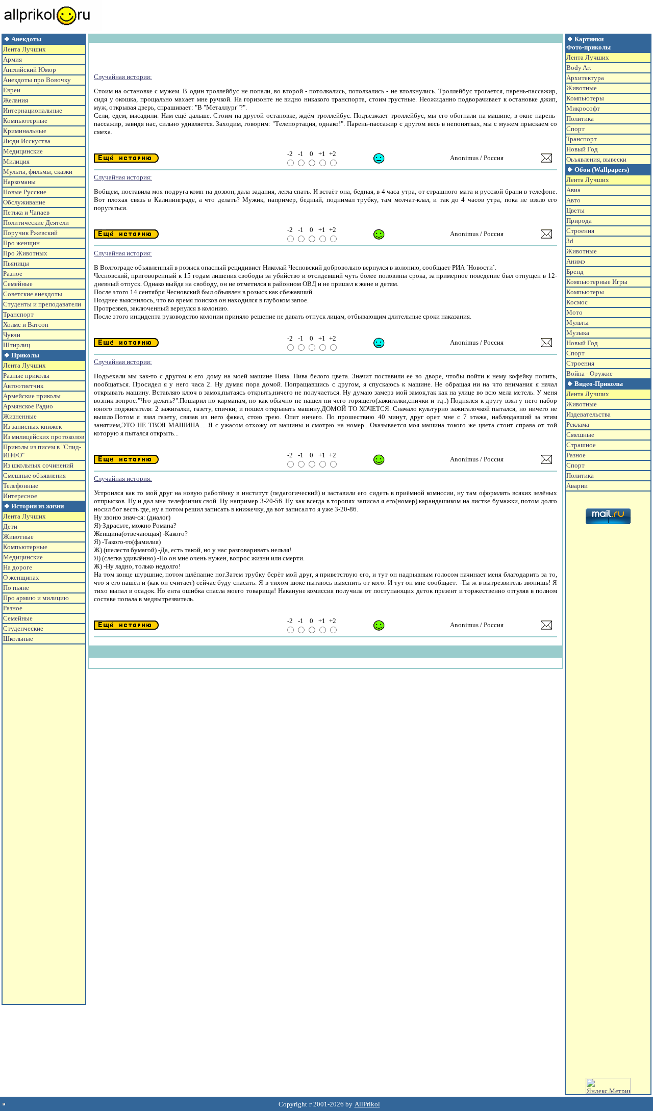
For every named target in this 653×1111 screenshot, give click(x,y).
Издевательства (588, 414)
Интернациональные (32, 110)
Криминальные (24, 131)
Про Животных (25, 253)
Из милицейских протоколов (43, 437)
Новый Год (582, 149)
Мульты (577, 322)
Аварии (577, 485)
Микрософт (583, 108)
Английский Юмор (29, 69)
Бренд (575, 271)
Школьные (18, 638)
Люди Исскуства (27, 141)
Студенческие (23, 628)
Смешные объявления (34, 475)
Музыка (577, 333)
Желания (15, 100)
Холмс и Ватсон (25, 324)
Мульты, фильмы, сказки (37, 171)
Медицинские (23, 151)
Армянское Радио (28, 406)
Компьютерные (25, 120)
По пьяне (16, 587)
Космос (577, 302)
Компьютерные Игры (596, 282)
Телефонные (20, 485)
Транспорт (18, 314)
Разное (12, 273)
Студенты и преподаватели (42, 304)
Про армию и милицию (36, 598)
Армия (12, 59)
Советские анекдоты (32, 294)
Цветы (575, 210)
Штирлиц (16, 345)
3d (569, 241)
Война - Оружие (589, 373)
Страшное (581, 445)
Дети (10, 526)
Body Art (578, 67)
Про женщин (21, 243)
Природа (579, 220)
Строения (580, 231)
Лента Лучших (24, 49)
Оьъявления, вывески (596, 159)
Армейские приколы (32, 396)
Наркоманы (19, 182)
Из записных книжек (32, 426)
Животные (18, 536)
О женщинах (21, 577)
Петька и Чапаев (26, 212)
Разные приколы (26, 375)
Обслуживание (24, 202)
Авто (573, 200)
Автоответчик (23, 386)
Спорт (575, 129)
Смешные (580, 434)
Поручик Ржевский (30, 233)
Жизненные (20, 416)
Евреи (11, 90)
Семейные (18, 284)
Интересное (20, 496)
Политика (580, 118)
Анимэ (575, 261)
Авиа (573, 190)
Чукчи (11, 335)
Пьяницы (16, 263)
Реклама (577, 424)
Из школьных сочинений (38, 465)
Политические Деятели (36, 222)
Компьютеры (585, 98)
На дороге (17, 567)
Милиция (16, 161)
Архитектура (585, 78)
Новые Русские (24, 192)
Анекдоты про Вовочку (37, 80)
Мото (574, 312)
